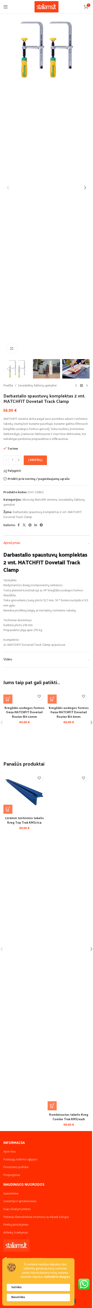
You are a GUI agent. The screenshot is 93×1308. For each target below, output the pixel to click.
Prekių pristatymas (15, 1224)
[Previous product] (76, 385)
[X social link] (24, 525)
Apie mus (9, 1151)
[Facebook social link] (18, 525)
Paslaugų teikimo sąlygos (20, 1159)
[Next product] (87, 385)
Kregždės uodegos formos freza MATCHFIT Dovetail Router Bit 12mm (24, 712)
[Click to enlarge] (12, 348)
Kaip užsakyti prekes (16, 1209)
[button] (7, 187)
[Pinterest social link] (30, 525)
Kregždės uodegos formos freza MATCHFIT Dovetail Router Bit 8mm (69, 712)
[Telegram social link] (41, 525)
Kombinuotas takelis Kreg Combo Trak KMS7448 (68, 1117)
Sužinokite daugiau (57, 1277)
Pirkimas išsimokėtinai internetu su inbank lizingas (36, 1217)
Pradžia (8, 385)
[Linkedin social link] (35, 525)
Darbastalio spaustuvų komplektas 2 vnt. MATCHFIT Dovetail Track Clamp (42, 515)
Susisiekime (11, 1193)
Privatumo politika (15, 1167)
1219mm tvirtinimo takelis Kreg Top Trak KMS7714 (24, 820)
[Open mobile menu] (5, 6)
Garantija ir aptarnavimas (19, 1201)
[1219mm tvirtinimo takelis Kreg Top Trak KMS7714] (24, 793)
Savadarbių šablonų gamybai (37, 385)
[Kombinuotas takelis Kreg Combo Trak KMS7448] (69, 941)
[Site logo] (47, 6)
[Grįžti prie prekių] (81, 385)
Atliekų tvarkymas (15, 1232)
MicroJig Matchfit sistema (39, 499)
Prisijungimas (11, 1175)
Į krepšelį (35, 460)
